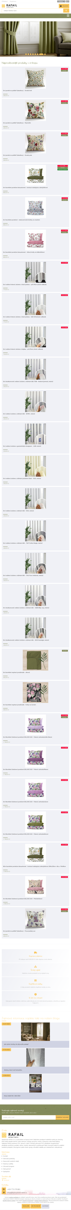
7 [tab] (40, 54)
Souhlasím (26, 1206)
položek (65, 6)
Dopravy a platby (8, 1164)
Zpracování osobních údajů (11, 1161)
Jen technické (35, 1206)
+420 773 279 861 (13, 1189)
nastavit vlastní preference (41, 1200)
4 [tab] (33, 54)
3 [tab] (30, 54)
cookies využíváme (14, 1197)
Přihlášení (4, 1)
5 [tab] (35, 54)
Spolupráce (6, 1171)
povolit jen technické (28, 1200)
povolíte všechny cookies (9, 1200)
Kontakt (5, 1156)
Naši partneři (7, 1169)
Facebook (6, 1180)
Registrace (13, 1)
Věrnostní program (8, 1166)
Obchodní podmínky (9, 1158)
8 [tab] (44, 54)
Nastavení (45, 1206)
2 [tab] (28, 54)
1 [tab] (26, 54)
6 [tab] (37, 54)
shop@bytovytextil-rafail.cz (17, 1193)
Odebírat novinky (62, 1117)
